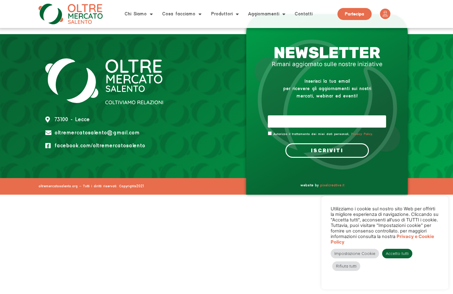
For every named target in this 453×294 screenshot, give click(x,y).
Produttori (222, 14)
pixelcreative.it (332, 185)
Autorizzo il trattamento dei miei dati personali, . (323, 134)
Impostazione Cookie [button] (354, 253)
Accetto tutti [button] (397, 253)
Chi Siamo (135, 14)
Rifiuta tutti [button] (346, 266)
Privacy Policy (361, 134)
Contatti (303, 14)
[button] (354, 14)
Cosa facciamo (178, 14)
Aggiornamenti (263, 14)
